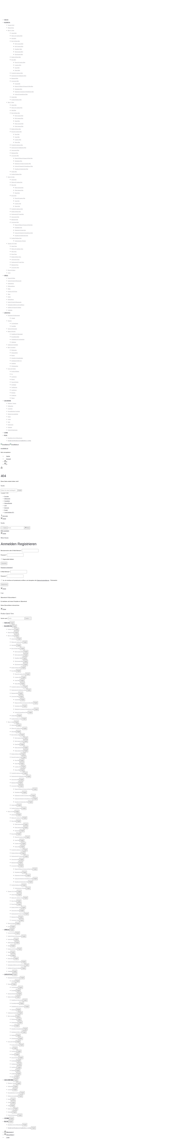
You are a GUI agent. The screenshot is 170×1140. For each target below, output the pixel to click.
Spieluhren (13, 363)
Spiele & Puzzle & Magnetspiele (14, 280)
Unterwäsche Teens (15, 259)
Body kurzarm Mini (19, 115)
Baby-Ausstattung (11, 347)
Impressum (6, 507)
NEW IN (6, 19)
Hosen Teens (14, 254)
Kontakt (6, 510)
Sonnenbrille (17, 83)
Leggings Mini (18, 139)
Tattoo (9, 294)
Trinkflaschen (14, 387)
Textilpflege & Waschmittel (17, 334)
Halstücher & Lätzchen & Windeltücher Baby (24, 91)
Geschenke (7, 400)
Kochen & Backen (15, 371)
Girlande (13, 318)
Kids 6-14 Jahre (11, 177)
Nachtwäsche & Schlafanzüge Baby (18, 75)
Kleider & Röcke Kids (16, 211)
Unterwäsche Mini (15, 150)
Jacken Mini (13, 105)
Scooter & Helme (11, 278)
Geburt (9, 419)
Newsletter (6, 496)
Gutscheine (10, 408)
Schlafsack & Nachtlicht (13, 344)
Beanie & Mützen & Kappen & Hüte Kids (23, 225)
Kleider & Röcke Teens (16, 256)
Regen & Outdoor (11, 270)
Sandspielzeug (11, 283)
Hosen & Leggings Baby (20, 62)
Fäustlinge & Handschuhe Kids (21, 235)
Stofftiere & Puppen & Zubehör (14, 307)
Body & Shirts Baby (15, 41)
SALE (9, 272)
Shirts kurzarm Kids (19, 187)
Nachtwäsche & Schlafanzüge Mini (18, 147)
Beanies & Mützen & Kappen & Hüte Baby (24, 86)
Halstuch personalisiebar (13, 414)
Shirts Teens (13, 251)
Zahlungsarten (7, 498)
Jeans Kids (17, 201)
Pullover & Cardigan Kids (16, 182)
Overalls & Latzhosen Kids (17, 209)
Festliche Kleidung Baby (16, 99)
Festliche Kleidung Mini (16, 174)
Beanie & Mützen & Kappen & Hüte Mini (23, 158)
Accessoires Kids (15, 222)
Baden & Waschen (11, 331)
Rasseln (13, 355)
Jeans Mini (17, 137)
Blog (5, 435)
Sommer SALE (11, 25)
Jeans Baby (17, 67)
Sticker (9, 296)
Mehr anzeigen (5, 531)
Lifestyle (7, 312)
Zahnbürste (13, 342)
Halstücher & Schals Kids (20, 230)
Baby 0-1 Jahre (11, 30)
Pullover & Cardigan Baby (16, 35)
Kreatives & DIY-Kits (12, 291)
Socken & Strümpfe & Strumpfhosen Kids (24, 233)
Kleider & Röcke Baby (16, 57)
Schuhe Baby (14, 97)
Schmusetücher (14, 352)
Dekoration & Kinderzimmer (14, 315)
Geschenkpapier (14, 323)
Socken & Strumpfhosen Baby (21, 94)
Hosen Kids (13, 195)
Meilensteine (14, 350)
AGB (5, 505)
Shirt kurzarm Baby (19, 51)
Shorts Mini (17, 142)
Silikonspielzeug (11, 286)
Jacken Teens (14, 246)
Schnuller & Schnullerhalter (17, 358)
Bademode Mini (14, 153)
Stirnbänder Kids (18, 227)
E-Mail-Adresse (5, 571)
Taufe (9, 422)
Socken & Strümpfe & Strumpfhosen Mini (24, 166)
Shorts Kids (17, 206)
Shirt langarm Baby (19, 54)
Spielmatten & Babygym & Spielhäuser (16, 304)
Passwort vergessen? (7, 567)
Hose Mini (17, 134)
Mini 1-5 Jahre (11, 102)
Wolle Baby (13, 38)
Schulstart (10, 427)
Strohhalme (13, 384)
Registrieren (4, 584)
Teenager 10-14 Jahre (12, 243)
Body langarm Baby (19, 46)
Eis (12, 374)
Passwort (4, 555)
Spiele (6, 275)
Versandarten (7, 501)
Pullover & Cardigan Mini (16, 107)
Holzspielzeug (11, 299)
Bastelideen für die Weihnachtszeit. (15, 438)
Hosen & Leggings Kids (20, 198)
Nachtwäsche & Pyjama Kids (17, 214)
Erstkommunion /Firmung (20, 241)
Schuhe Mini (14, 171)
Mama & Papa (11, 27)
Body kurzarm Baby (19, 43)
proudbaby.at (4, 448)
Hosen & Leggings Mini (16, 131)
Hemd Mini (17, 121)
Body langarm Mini (19, 118)
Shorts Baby (17, 70)
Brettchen (13, 392)
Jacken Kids (13, 179)
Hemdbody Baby (18, 49)
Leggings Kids (18, 203)
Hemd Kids (17, 193)
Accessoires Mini (15, 155)
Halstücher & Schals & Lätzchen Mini (23, 163)
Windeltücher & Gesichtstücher (17, 339)
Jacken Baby (14, 33)
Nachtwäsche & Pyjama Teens (17, 262)
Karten (9, 416)
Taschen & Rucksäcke (12, 328)
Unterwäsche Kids (15, 217)
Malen (9, 288)
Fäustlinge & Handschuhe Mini (21, 169)
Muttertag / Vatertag (12, 403)
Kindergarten (10, 424)
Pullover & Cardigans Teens (17, 249)
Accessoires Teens (15, 267)
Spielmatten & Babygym (16, 360)
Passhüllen (13, 326)
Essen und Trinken (12, 368)
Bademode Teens (14, 264)
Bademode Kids (14, 219)
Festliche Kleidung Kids (16, 238)
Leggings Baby (18, 65)
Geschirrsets (14, 376)
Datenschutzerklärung (43, 580)
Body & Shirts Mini (15, 113)
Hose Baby (13, 59)
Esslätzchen (13, 395)
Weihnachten (10, 406)
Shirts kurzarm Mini (19, 123)
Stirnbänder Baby (18, 89)
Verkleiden (10, 310)
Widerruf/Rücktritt (8, 503)
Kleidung (7, 22)
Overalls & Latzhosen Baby (17, 73)
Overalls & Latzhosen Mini (17, 145)
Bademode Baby (14, 78)
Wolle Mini (13, 110)
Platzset (13, 398)
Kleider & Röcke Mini (16, 129)
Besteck (13, 379)
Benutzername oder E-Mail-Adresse (11, 550)
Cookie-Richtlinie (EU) (9, 512)
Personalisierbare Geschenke (14, 411)
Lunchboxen (14, 390)
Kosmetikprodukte (15, 336)
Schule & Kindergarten (12, 430)
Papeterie (10, 320)
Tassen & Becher (14, 382)
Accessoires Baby (15, 81)
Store (6, 432)
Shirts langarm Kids (19, 190)
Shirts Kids (13, 185)
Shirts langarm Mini (19, 126)
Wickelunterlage (14, 366)
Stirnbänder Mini (18, 161)
